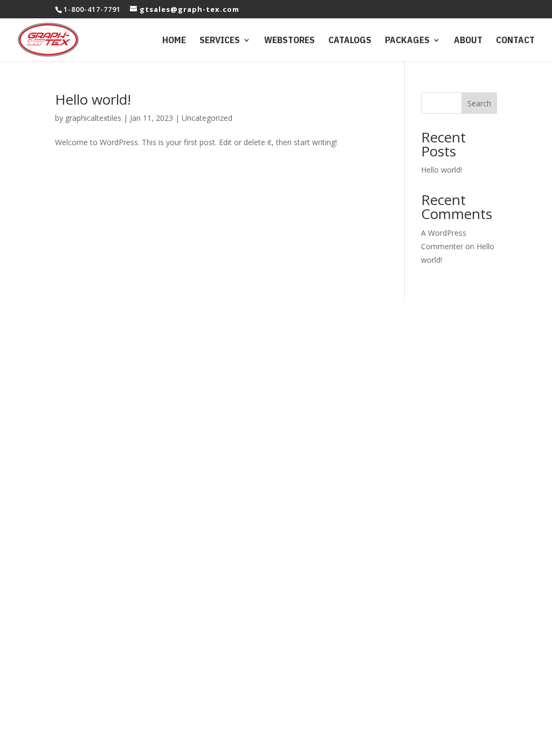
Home (174, 41)
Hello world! (93, 99)
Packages (407, 41)
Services (219, 41)
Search (479, 103)
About (468, 41)
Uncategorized (207, 118)
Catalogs (349, 41)
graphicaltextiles (93, 118)
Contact (515, 41)
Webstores (289, 41)
